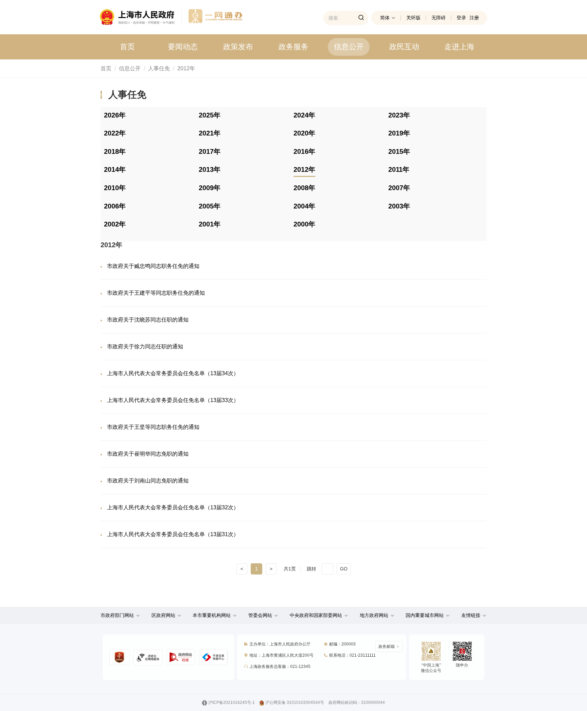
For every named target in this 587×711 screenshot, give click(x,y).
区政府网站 (163, 615)
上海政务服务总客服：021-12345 (279, 666)
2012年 (186, 68)
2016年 (304, 151)
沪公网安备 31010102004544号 (294, 702)
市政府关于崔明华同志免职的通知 (148, 454)
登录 (461, 17)
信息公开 (349, 46)
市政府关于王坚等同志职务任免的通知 (153, 427)
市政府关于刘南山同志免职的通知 (148, 481)
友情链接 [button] (471, 615)
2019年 (399, 133)
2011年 (398, 169)
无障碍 (438, 17)
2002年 (115, 224)
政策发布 (238, 46)
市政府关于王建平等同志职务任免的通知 (156, 293)
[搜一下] (361, 18)
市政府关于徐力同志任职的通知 (145, 346)
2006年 (115, 206)
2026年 (115, 115)
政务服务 (293, 46)
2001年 (209, 224)
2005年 (209, 206)
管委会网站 (260, 615)
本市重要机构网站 (212, 615)
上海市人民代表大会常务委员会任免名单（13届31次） (173, 534)
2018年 (115, 151)
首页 (127, 46)
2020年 (304, 133)
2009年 (209, 188)
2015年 (399, 151)
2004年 (304, 206)
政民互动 (404, 46)
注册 (474, 17)
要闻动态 (183, 46)
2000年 (304, 224)
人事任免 (159, 68)
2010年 (115, 188)
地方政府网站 (374, 615)
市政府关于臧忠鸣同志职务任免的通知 (153, 266)
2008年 (304, 188)
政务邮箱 (386, 646)
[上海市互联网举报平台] (181, 657)
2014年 (115, 169)
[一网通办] (141, 17)
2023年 (399, 115)
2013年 (209, 169)
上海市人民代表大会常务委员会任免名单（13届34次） (173, 373)
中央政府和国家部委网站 (316, 615)
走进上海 (459, 46)
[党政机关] (119, 657)
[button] (120, 615)
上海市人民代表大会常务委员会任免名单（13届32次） (173, 507)
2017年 (209, 151)
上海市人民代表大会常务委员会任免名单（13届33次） (173, 400)
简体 (385, 17)
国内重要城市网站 (425, 615)
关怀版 (413, 17)
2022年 (115, 133)
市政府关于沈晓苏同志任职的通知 (148, 320)
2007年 (399, 188)
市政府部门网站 (117, 615)
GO (344, 568)
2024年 (304, 115)
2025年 (209, 115)
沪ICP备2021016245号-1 (231, 702)
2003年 (399, 206)
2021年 (209, 133)
